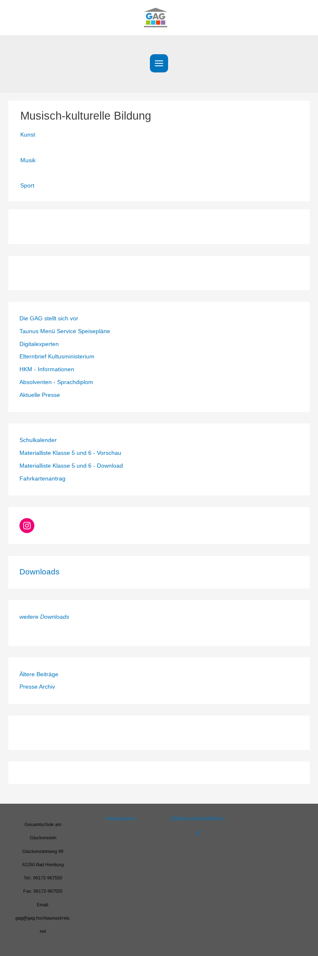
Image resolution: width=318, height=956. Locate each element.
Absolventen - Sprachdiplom (56, 382)
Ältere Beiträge (38, 674)
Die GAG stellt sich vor (48, 318)
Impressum (120, 818)
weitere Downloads (44, 617)
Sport (27, 186)
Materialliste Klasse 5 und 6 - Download (71, 466)
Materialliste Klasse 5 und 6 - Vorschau (70, 453)
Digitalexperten (39, 344)
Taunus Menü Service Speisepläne (64, 331)
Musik (28, 160)
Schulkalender (38, 440)
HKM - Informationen (46, 369)
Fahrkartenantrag (42, 479)
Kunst (27, 135)
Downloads (39, 571)
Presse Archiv (37, 687)
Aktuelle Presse (39, 395)
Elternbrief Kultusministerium (56, 356)
